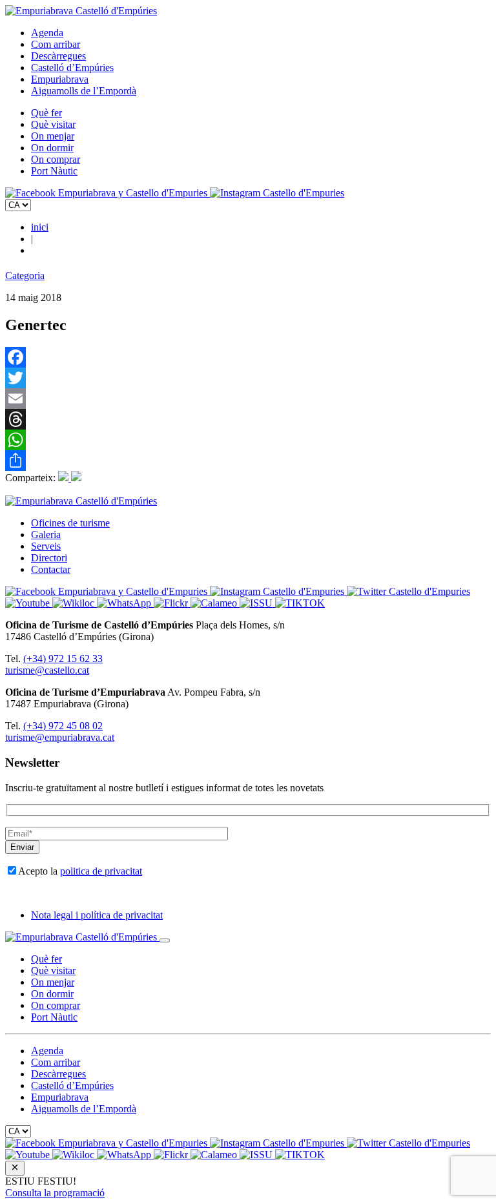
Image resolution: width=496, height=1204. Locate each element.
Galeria (46, 534)
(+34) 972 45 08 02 (63, 725)
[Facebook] (248, 357)
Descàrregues (58, 55)
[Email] (248, 398)
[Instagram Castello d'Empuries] (277, 192)
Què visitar (53, 124)
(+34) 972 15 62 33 (63, 658)
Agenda (47, 32)
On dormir (52, 147)
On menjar (52, 135)
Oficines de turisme (70, 522)
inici (39, 227)
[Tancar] (165, 940)
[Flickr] (172, 602)
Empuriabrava (59, 79)
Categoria (25, 275)
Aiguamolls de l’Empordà (83, 90)
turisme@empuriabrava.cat (59, 737)
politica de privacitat (101, 871)
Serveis (46, 546)
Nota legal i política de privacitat (97, 914)
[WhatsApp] (248, 440)
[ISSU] (257, 602)
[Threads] (248, 419)
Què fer (46, 112)
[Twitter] (248, 378)
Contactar (50, 569)
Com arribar (55, 44)
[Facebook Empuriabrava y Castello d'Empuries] (107, 192)
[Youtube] (28, 602)
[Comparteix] (248, 460)
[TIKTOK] (300, 602)
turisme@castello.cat (47, 670)
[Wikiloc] (74, 602)
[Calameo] (215, 602)
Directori (49, 557)
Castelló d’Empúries (72, 67)
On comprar (55, 159)
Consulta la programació (55, 1192)
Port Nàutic (54, 170)
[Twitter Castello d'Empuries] (408, 591)
